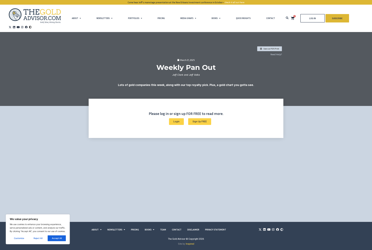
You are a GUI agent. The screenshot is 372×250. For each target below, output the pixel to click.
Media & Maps (186, 18)
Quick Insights (243, 18)
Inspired (190, 243)
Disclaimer (193, 229)
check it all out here (234, 2)
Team (163, 229)
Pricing (161, 18)
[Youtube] (18, 27)
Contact (270, 18)
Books (215, 18)
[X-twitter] (10, 27)
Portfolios (133, 18)
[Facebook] (26, 27)
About (75, 18)
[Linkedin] (14, 27)
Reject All (38, 238)
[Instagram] (22, 27)
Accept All (57, 238)
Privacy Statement (215, 229)
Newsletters (103, 18)
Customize (19, 238)
